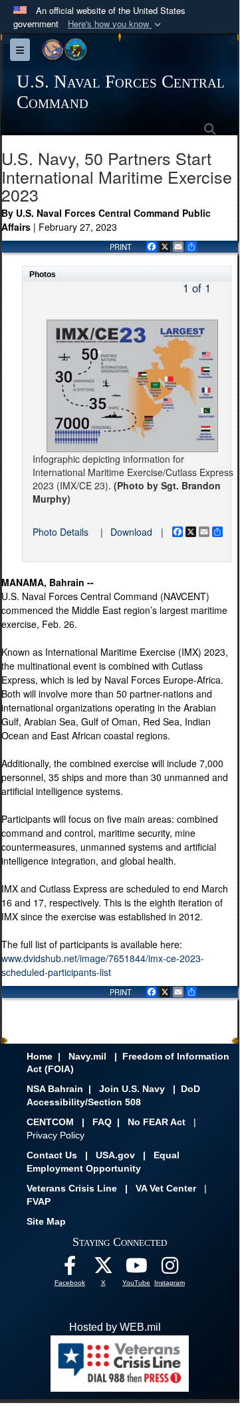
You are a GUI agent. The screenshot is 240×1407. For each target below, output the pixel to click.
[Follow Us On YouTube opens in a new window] (136, 1268)
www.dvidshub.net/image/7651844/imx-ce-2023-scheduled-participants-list (102, 965)
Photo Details (60, 531)
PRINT (121, 246)
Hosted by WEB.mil (115, 1327)
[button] (116, 24)
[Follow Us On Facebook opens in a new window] (69, 1268)
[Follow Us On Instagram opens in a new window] (169, 1268)
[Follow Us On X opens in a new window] (103, 1268)
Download (131, 531)
